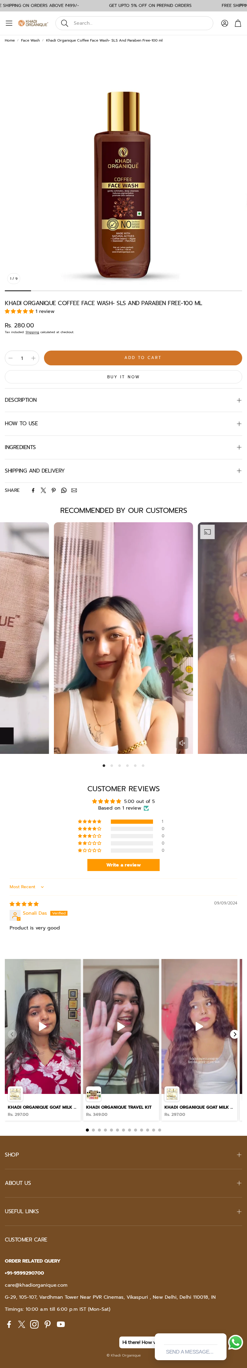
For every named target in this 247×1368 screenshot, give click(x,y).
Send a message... (190, 1352)
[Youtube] (61, 1324)
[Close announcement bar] (240, 4)
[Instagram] (34, 1324)
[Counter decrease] (10, 358)
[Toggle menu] (9, 23)
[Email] (74, 490)
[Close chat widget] (221, 1326)
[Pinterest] (53, 490)
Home (10, 40)
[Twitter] (43, 490)
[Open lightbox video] (43, 1040)
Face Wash (30, 40)
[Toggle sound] (182, 743)
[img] (24, 904)
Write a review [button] (123, 865)
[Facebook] (33, 490)
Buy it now (123, 377)
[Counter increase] (33, 358)
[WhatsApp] (64, 490)
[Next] (234, 1034)
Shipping (32, 332)
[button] (134, 23)
